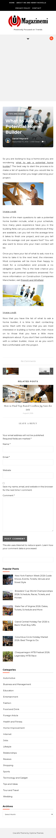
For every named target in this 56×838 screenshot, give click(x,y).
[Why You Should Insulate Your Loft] (9, 371)
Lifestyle (7, 746)
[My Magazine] (28, 21)
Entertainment (10, 696)
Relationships (10, 753)
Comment (9, 495)
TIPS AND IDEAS (16, 114)
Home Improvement (14, 728)
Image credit (9, 211)
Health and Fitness (12, 721)
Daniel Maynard (20, 138)
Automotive (9, 678)
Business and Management (17, 684)
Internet (7, 734)
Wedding (7, 796)
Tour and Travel (11, 790)
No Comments (28, 361)
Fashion (7, 703)
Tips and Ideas (10, 784)
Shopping (8, 765)
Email (6, 457)
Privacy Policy (22, 8)
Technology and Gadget (15, 777)
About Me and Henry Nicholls (31, 3)
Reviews (7, 759)
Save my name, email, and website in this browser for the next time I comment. (28, 488)
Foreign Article (10, 715)
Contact (36, 8)
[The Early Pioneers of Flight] (47, 371)
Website (7, 470)
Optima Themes (36, 833)
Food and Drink (11, 709)
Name (7, 444)
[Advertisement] (28, 72)
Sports (6, 771)
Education (8, 690)
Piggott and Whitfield (32, 280)
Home (12, 3)
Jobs (5, 740)
